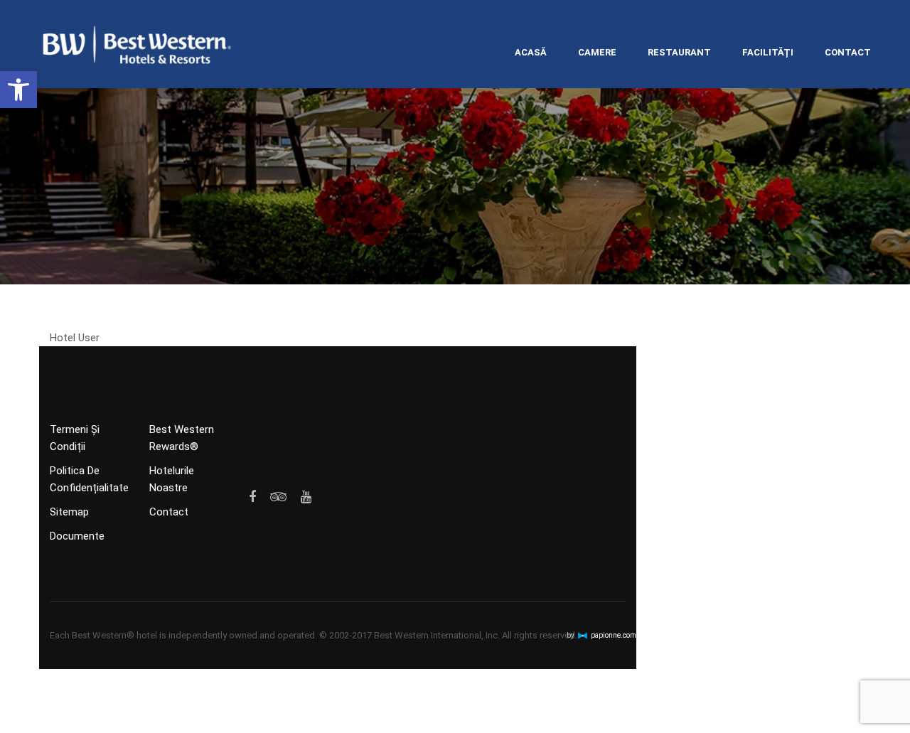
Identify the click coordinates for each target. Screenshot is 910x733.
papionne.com (613, 635)
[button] (18, 89)
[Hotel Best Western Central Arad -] (137, 47)
